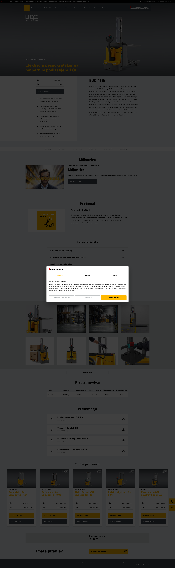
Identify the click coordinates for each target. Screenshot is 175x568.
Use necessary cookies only (61, 297)
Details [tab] (87, 275)
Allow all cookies (113, 297)
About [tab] (115, 275)
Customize (86, 297)
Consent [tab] (60, 275)
